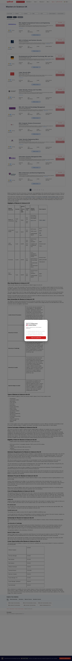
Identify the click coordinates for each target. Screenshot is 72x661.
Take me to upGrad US (36, 337)
